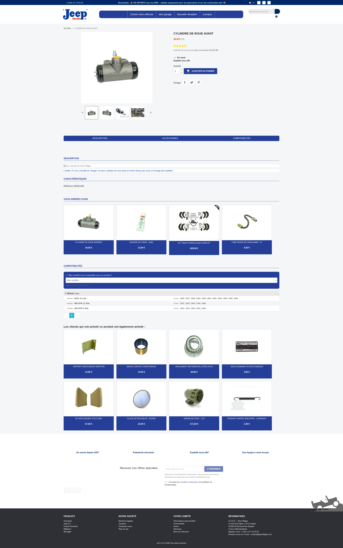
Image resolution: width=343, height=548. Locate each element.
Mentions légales (126, 521)
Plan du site (123, 529)
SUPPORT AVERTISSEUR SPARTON (89, 366)
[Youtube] (269, 2)
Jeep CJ (67, 523)
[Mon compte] (271, 18)
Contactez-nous (125, 526)
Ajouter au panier (200, 71)
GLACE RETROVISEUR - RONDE (141, 418)
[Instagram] (264, 2)
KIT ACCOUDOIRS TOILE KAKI (88, 418)
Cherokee (68, 521)
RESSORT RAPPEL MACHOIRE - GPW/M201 (247, 418)
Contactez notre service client (101, 285)
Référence (69, 186)
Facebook (66, 490)
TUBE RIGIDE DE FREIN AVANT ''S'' (246, 242)
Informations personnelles (184, 521)
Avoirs (176, 526)
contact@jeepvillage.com (261, 534)
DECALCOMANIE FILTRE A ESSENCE (247, 366)
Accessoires (170, 138)
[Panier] (275, 18)
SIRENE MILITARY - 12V (194, 418)
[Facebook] (258, 2)
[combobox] (171, 280)
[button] (180, 46)
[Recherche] (277, 11)
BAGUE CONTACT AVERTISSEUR (141, 366)
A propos (122, 523)
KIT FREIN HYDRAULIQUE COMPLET (194, 243)
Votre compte (182, 516)
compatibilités (242, 138)
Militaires (67, 529)
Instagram (78, 490)
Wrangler (67, 532)
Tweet (191, 82)
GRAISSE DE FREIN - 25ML (141, 242)
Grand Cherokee (71, 526)
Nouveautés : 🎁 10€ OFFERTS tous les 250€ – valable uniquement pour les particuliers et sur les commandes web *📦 (172, 3)
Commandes (179, 523)
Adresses (177, 529)
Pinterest (198, 82)
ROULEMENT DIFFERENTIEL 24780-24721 (194, 366)
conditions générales (189, 482)
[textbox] (171, 280)
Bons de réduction (181, 532)
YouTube (72, 490)
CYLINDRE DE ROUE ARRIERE (88, 242)
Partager (184, 82)
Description (99, 138)
